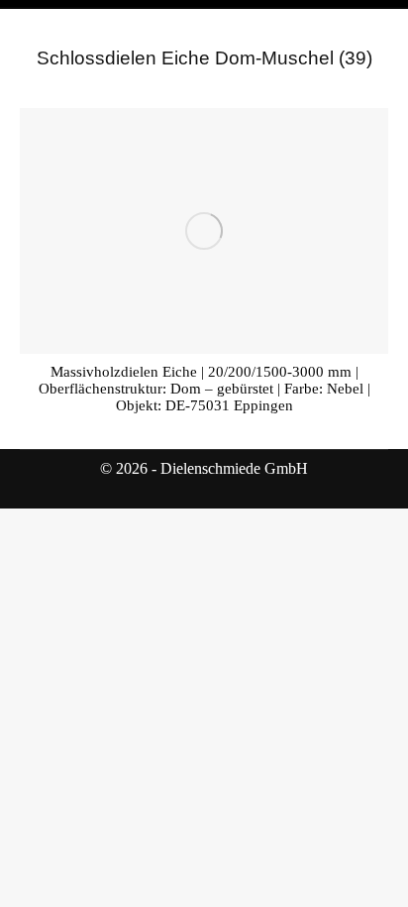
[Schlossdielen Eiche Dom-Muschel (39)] (204, 231)
